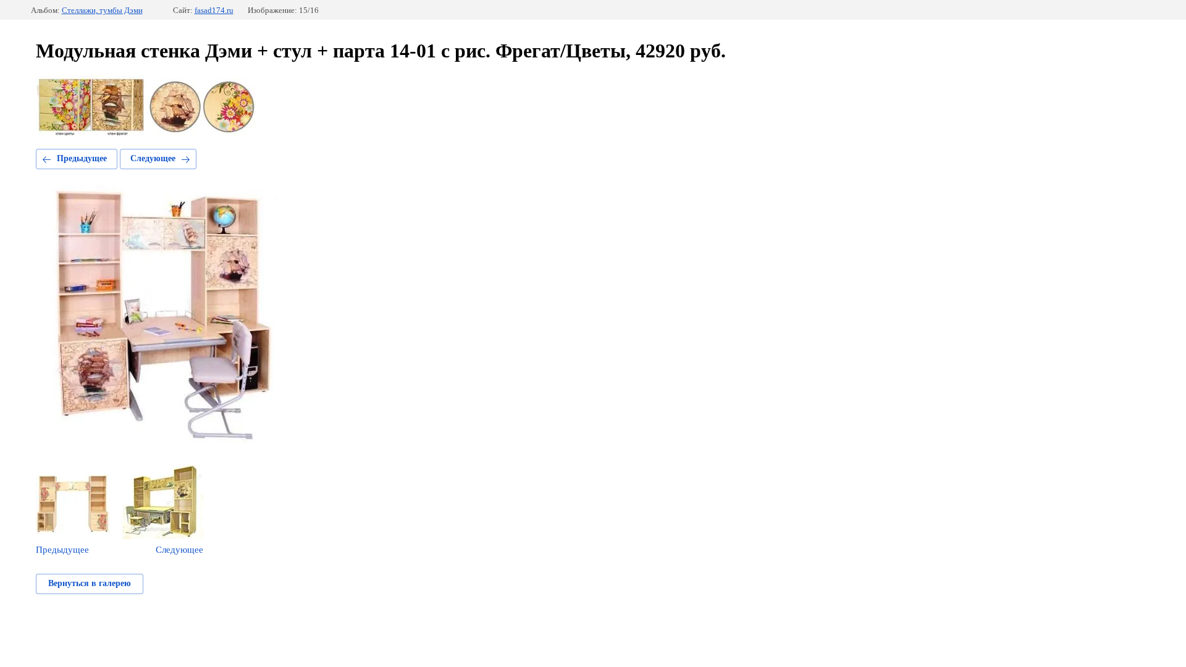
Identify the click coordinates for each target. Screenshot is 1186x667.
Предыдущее (82, 158)
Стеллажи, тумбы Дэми (102, 10)
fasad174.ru (214, 10)
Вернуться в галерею (89, 583)
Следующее (152, 158)
